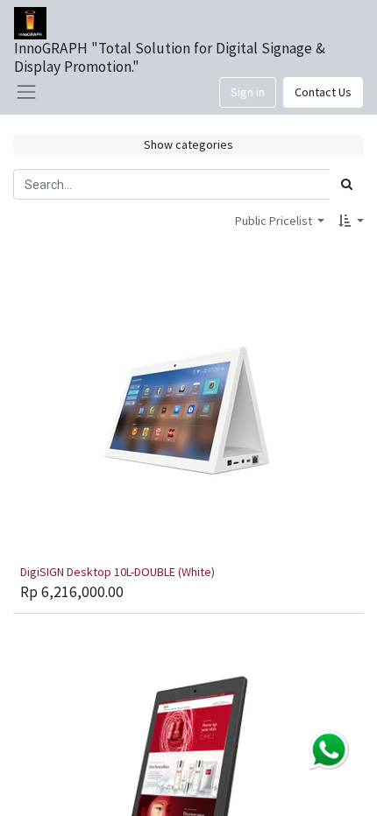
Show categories (188, 144)
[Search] (347, 184)
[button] (351, 221)
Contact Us (323, 92)
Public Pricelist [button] (275, 221)
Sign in (248, 92)
